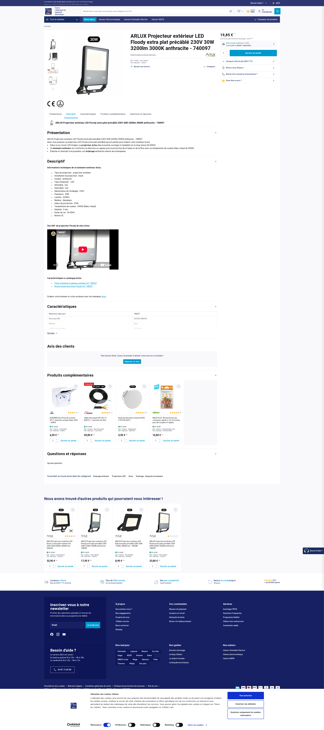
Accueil (47, 26)
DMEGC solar (123, 659)
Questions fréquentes (232, 613)
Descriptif (71, 114)
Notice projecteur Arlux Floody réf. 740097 (73, 286)
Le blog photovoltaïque (179, 662)
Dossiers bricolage (177, 650)
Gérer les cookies (196, 725)
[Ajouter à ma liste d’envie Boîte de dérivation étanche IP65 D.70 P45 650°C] (144, 386)
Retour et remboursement (180, 621)
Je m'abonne (93, 625)
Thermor (121, 664)
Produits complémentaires (113, 114)
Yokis (155, 659)
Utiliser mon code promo (233, 621)
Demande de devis (176, 617)
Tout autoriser (245, 695)
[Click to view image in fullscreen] (93, 65)
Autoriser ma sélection (245, 704)
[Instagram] (57, 634)
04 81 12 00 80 (64, 669)
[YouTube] (64, 634)
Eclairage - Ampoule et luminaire (149, 476)
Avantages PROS (230, 609)
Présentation (56, 114)
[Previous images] (53, 35)
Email (54, 625)
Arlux (104, 296)
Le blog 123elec (175, 654)
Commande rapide (230, 625)
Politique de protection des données (129, 686)
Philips (132, 664)
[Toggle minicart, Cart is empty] (277, 11)
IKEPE (129, 655)
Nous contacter (122, 625)
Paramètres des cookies (54, 686)
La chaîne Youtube (176, 658)
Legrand (133, 651)
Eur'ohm (155, 651)
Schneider (122, 651)
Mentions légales (75, 686)
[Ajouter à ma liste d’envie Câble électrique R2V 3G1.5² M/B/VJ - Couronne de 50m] (110, 386)
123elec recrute (122, 621)
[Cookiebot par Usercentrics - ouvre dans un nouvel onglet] (73, 725)
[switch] (131, 725)
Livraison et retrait (177, 613)
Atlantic (139, 655)
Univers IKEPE (229, 658)
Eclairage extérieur (101, 476)
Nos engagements (123, 613)
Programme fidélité (231, 617)
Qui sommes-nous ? (123, 609)
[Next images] (53, 89)
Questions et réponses (140, 114)
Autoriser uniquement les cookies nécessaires (245, 713)
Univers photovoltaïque (233, 654)
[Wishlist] (240, 11)
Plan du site (153, 686)
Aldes (149, 655)
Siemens (145, 659)
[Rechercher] (230, 11)
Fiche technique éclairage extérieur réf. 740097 (75, 283)
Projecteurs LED (119, 476)
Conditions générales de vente (98, 686)
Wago (135, 659)
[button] (143, 55)
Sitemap (118, 629)
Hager (120, 655)
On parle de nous (122, 617)
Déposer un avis (132, 361)
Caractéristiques (88, 114)
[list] (132, 413)
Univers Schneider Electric (234, 650)
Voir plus (143, 664)
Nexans (145, 651)
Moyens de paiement (178, 609)
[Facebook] (51, 634)
